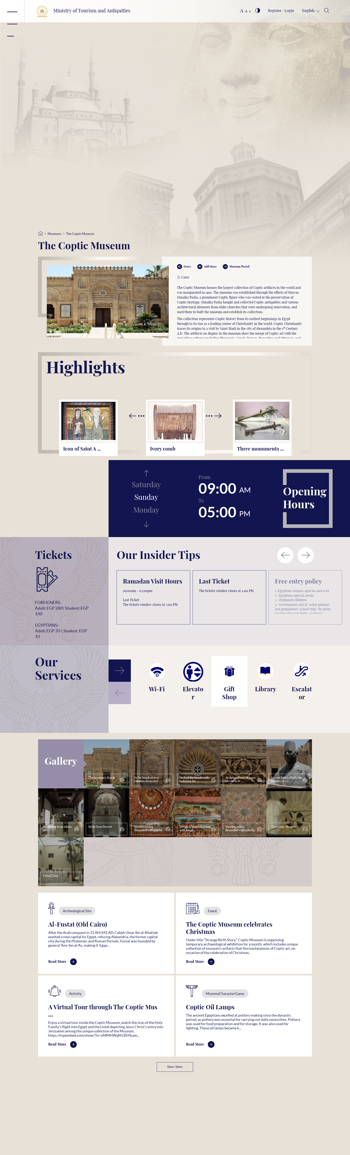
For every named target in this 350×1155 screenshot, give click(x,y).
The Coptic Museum (80, 233)
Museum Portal (239, 266)
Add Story (210, 266)
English (308, 11)
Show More (175, 1066)
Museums (54, 233)
